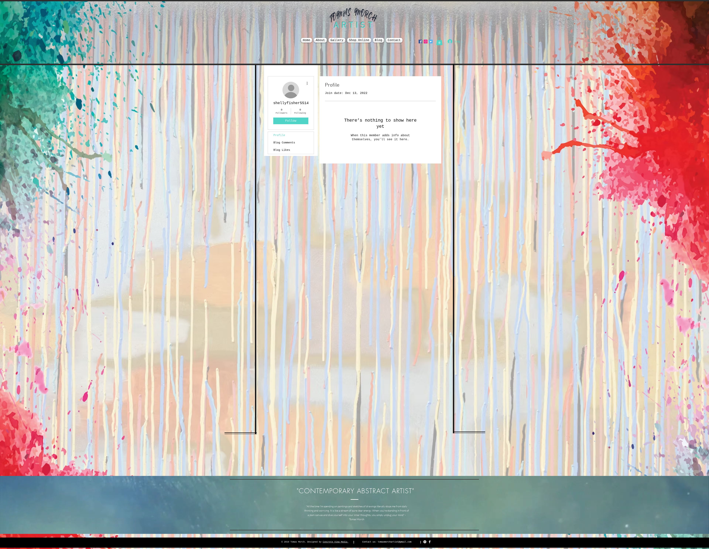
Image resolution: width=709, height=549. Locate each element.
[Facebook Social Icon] (420, 41)
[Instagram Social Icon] (425, 41)
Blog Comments (284, 142)
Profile (279, 135)
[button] (439, 41)
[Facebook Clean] (429, 541)
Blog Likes (281, 150)
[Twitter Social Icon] (431, 41)
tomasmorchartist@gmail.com (394, 542)
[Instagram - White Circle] (424, 541)
